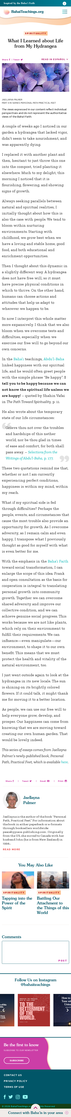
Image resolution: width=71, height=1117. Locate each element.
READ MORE (11, 849)
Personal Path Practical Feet (38, 103)
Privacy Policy (15, 1081)
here (64, 762)
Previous (3, 1010)
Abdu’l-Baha (53, 359)
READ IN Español (53, 59)
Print (60, 781)
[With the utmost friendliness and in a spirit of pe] (35, 1010)
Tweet (16, 59)
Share (5, 59)
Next (67, 1010)
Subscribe (17, 1060)
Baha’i (18, 359)
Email (43, 781)
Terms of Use (14, 1087)
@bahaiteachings (35, 984)
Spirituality (35, 33)
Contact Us (13, 1075)
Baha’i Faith (58, 561)
